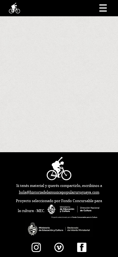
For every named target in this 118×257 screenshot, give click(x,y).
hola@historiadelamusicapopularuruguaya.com (59, 192)
